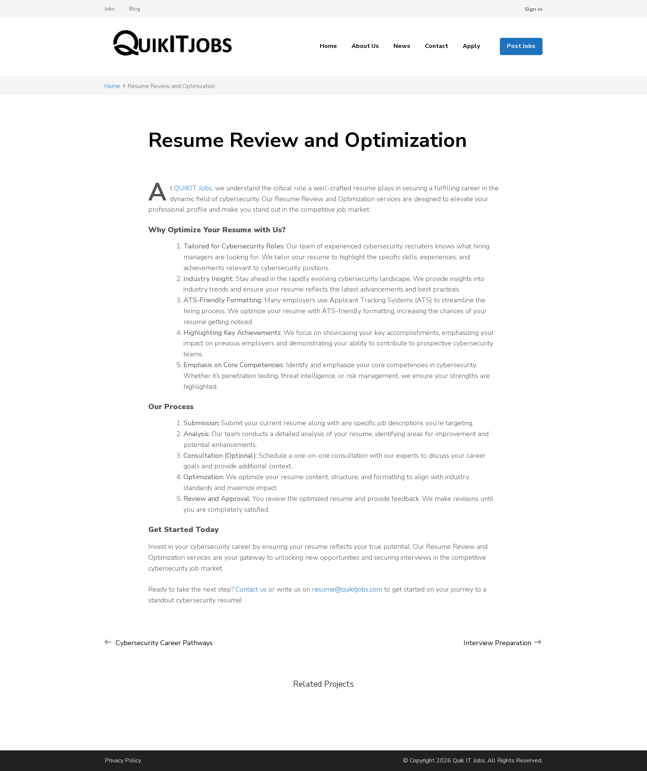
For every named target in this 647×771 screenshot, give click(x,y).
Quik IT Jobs (469, 760)
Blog (134, 8)
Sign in (534, 9)
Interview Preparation (497, 642)
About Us (365, 46)
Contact (436, 46)
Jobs (109, 8)
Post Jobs (521, 46)
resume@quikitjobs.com (347, 589)
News (402, 46)
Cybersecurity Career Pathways (164, 642)
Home (328, 46)
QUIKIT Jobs (193, 188)
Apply (471, 46)
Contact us (251, 589)
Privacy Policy (123, 760)
